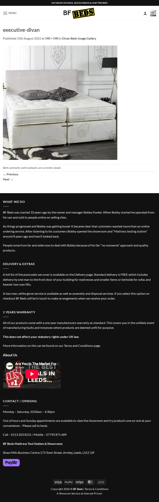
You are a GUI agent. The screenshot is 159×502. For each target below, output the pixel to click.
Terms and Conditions (78, 345)
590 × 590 (51, 38)
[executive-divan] (60, 102)
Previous (10, 174)
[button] (9, 13)
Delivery (80, 274)
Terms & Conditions (96, 489)
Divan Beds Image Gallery (79, 38)
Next (8, 179)
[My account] (145, 13)
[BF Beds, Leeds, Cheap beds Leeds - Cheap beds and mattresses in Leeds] (80, 13)
